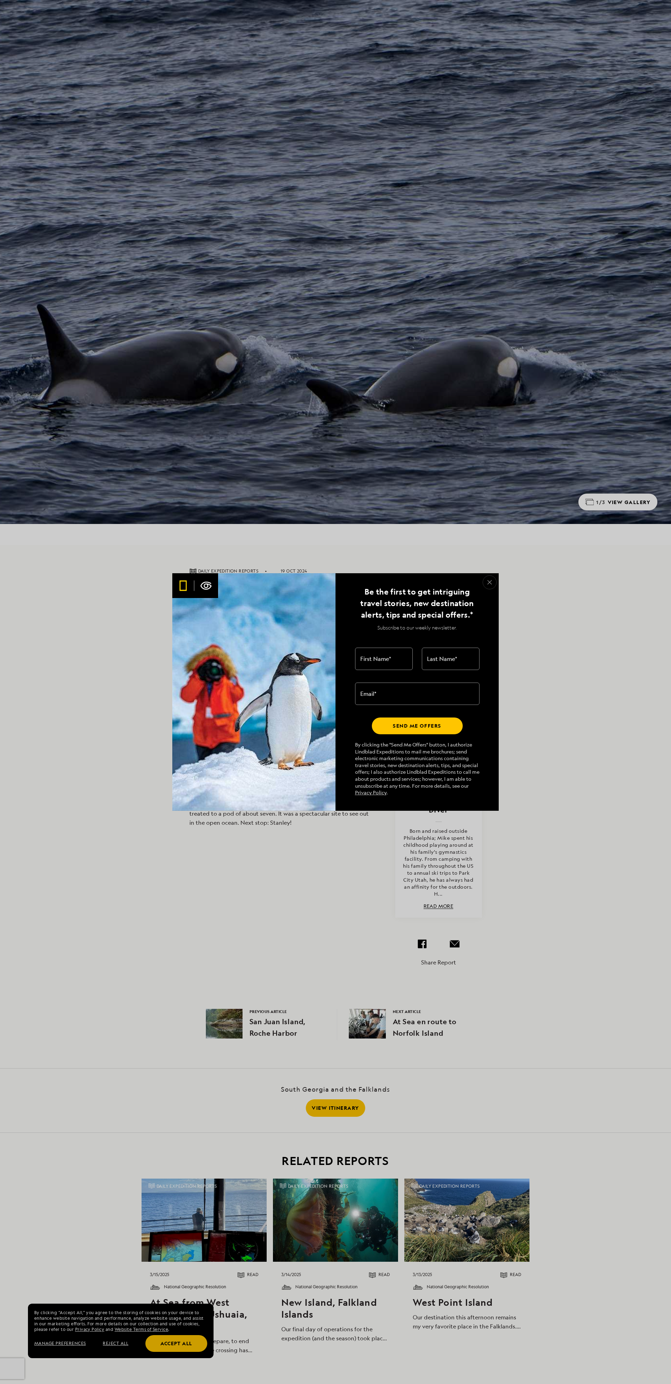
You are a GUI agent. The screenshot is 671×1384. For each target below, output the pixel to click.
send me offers (417, 725)
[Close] (490, 582)
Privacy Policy (371, 792)
